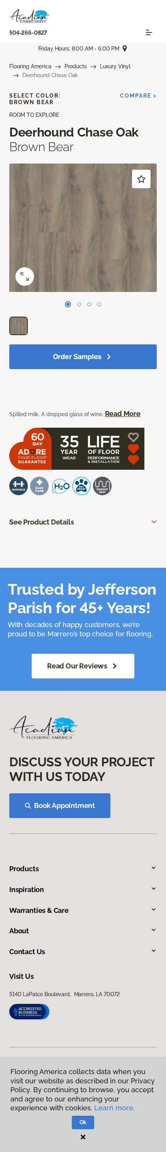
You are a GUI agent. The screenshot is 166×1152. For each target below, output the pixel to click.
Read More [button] (123, 414)
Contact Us (27, 952)
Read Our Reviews (77, 666)
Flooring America (30, 66)
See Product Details (41, 522)
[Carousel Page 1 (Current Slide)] (68, 304)
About (19, 931)
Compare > (138, 96)
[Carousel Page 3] (89, 304)
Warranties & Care (39, 910)
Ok (83, 1122)
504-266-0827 (28, 33)
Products (75, 66)
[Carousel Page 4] (99, 304)
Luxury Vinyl (115, 66)
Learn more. (114, 1108)
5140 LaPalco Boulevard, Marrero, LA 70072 (64, 994)
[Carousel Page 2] (79, 304)
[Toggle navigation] (149, 32)
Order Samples (77, 357)
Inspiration (26, 890)
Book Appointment (64, 805)
